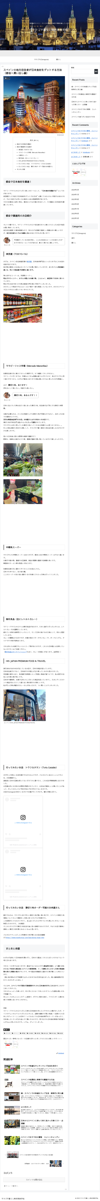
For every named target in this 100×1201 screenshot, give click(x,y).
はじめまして (75, 152)
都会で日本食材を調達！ (24, 144)
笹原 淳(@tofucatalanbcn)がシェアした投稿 (23, 845)
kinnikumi (84, 141)
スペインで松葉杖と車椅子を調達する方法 (83, 95)
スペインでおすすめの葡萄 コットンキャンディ (83, 110)
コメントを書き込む (34, 1180)
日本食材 (30, 1033)
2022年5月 (75, 218)
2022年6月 (75, 213)
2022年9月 (75, 204)
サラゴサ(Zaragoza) (78, 233)
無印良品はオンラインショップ (16, 652)
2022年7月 (75, 209)
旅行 (73, 238)
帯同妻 (23, 1033)
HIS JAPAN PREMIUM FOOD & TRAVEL (32, 161)
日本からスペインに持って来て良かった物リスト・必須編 (83, 103)
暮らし (7, 1029)
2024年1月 (75, 194)
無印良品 (53, 1033)
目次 (31, 140)
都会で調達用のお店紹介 (24, 147)
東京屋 (29, 261)
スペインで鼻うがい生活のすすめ (83, 117)
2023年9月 (75, 199)
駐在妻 (61, 1033)
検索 (72, 67)
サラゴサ (8, 1033)
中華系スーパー (23, 155)
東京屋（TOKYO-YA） (26, 150)
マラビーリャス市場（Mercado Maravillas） (32, 152)
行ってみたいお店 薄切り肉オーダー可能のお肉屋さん (36, 166)
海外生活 (45, 1033)
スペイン (16, 1033)
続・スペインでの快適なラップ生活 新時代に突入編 (84, 87)
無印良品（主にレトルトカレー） (29, 158)
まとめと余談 (21, 169)
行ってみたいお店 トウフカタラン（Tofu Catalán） (35, 164)
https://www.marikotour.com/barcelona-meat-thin (25, 937)
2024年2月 (75, 190)
